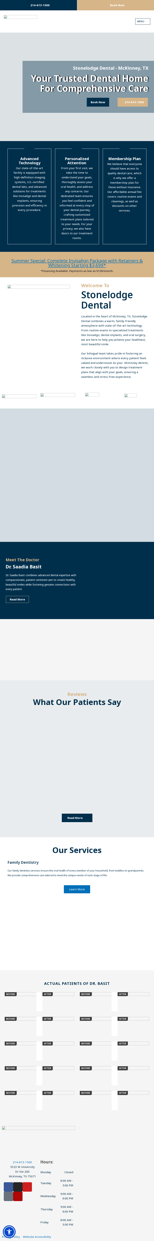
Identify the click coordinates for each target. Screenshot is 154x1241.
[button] (5, 907)
